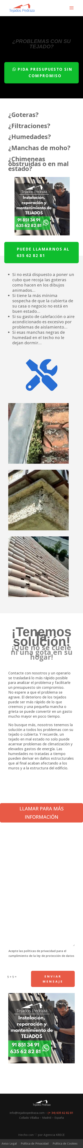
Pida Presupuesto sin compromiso (45, 72)
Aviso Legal (9, 1143)
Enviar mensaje (53, 979)
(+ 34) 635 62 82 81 (60, 1113)
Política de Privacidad (35, 1143)
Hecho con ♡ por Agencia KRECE (41, 1135)
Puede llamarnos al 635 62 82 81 (43, 252)
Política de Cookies (65, 1143)
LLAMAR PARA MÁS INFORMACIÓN (42, 812)
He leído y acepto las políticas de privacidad (38, 964)
